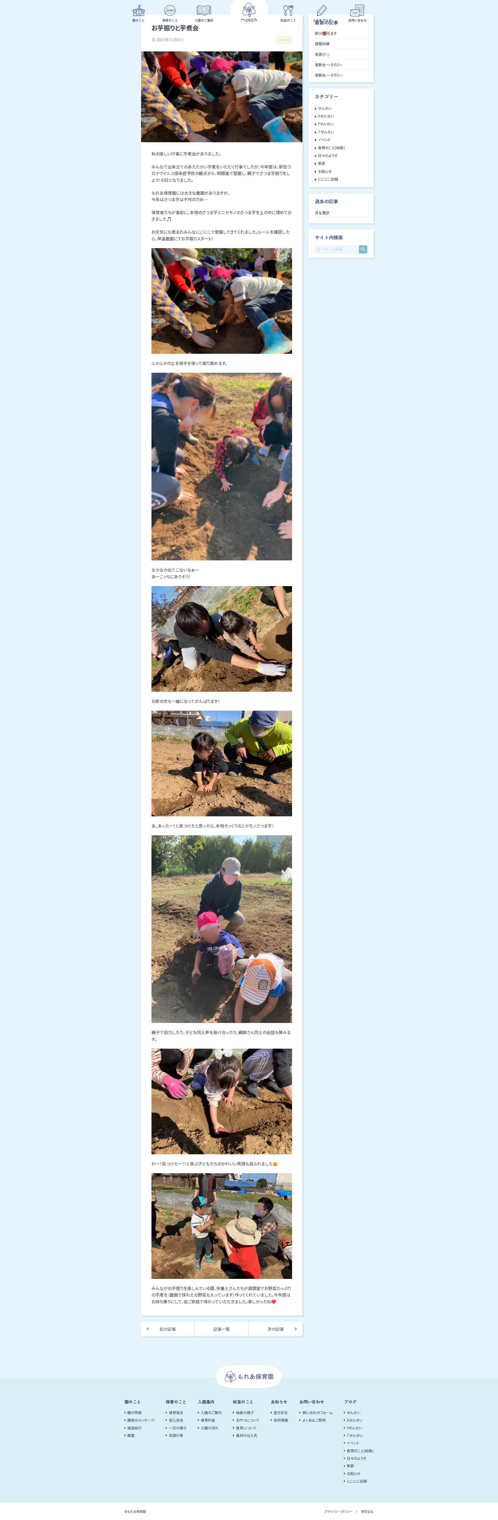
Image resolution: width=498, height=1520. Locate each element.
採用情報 (281, 1420)
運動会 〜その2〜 (329, 64)
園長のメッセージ (141, 1420)
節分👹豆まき (326, 33)
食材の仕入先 (247, 1435)
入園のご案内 (204, 20)
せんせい (324, 108)
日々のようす (328, 155)
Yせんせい (325, 123)
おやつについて (247, 1420)
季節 (321, 163)
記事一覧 (221, 1329)
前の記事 (168, 1329)
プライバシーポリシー (338, 1511)
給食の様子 (245, 1412)
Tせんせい (326, 131)
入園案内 (206, 1402)
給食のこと (288, 20)
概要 (131, 1435)
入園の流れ (210, 1427)
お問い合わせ (357, 20)
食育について (246, 1427)
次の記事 (275, 1329)
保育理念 (176, 1412)
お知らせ (324, 171)
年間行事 (176, 1435)
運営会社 (367, 1511)
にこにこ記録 (328, 179)
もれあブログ (322, 20)
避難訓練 (322, 43)
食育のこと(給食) (331, 147)
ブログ (350, 1402)
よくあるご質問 (314, 1420)
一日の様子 (177, 1427)
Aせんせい (326, 116)
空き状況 (281, 1412)
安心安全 (176, 1420)
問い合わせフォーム (317, 1412)
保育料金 (208, 1420)
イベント (284, 39)
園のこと (138, 20)
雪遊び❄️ (322, 54)
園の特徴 (134, 1412)
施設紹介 (134, 1427)
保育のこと (170, 20)
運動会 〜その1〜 (329, 75)
